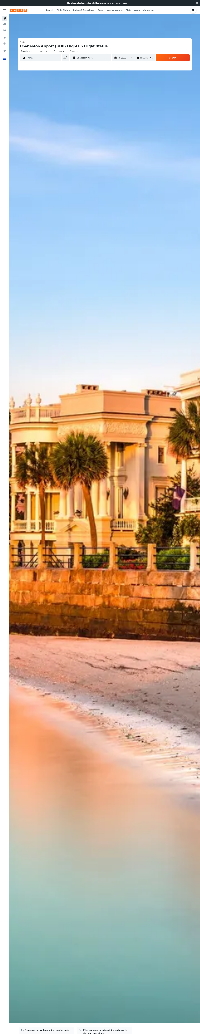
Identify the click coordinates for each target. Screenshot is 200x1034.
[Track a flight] (4, 43)
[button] (197, 3)
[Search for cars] (4, 30)
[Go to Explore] (4, 37)
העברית (124, 3)
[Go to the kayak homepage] (18, 10)
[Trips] (4, 51)
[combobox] (27, 51)
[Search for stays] (4, 24)
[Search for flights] (4, 18)
